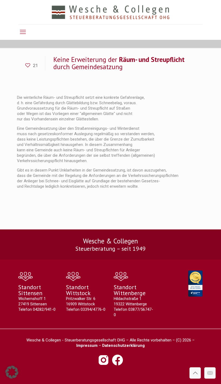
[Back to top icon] (195, 373)
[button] (12, 372)
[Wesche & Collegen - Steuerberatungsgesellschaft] (110, 12)
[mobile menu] (22, 32)
